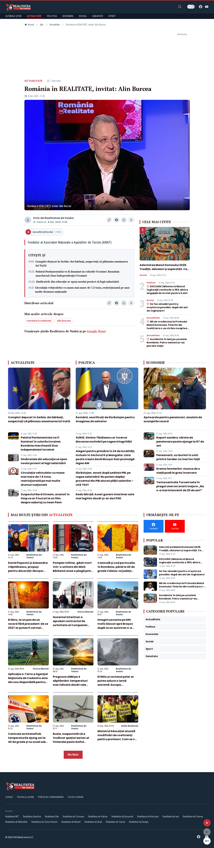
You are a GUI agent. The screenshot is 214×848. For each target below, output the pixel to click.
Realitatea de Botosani (148, 816)
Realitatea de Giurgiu (138, 822)
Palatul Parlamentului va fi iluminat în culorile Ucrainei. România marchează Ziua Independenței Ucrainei (77, 273)
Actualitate (54, 24)
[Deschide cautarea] (180, 6)
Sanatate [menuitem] (97, 16)
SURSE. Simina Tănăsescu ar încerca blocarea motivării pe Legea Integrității (104, 440)
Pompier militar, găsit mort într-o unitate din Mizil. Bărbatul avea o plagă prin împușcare (72, 569)
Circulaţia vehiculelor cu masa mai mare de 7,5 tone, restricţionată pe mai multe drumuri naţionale (82, 289)
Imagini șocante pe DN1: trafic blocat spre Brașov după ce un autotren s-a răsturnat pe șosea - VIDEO (116, 626)
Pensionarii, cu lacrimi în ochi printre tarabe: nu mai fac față (178, 457)
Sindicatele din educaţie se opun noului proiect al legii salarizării (77, 281)
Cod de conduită (75, 797)
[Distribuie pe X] (131, 220)
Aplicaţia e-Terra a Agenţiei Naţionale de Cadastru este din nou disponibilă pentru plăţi (28, 680)
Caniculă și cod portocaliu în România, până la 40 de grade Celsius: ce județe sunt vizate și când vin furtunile (116, 571)
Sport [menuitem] (112, 16)
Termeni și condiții (25, 797)
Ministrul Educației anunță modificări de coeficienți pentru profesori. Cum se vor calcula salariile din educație (117, 739)
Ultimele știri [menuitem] (13, 16)
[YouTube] (207, 7)
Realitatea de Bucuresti (122, 816)
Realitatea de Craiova (193, 816)
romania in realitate (39, 320)
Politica (151, 282)
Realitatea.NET (12, 816)
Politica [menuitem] (52, 16)
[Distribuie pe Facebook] (117, 220)
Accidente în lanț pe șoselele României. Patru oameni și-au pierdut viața (167, 342)
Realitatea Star (52, 816)
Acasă (31, 24)
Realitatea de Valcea (98, 816)
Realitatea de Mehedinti (16, 822)
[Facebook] (201, 7)
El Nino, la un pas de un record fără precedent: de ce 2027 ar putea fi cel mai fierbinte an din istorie (28, 626)
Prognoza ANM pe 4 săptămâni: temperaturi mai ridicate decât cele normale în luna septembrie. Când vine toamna (73, 685)
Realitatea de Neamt (71, 822)
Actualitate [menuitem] (34, 16)
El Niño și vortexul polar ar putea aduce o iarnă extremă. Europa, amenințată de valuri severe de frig (117, 685)
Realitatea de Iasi (171, 816)
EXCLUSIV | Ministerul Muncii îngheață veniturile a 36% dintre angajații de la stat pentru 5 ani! (167, 290)
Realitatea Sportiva (32, 816)
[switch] (191, 7)
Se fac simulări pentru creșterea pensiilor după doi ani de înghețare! (167, 307)
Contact (9, 797)
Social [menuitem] (83, 16)
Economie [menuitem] (68, 16)
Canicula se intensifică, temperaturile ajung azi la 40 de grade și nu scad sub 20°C (27, 740)
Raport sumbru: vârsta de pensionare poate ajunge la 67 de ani (180, 442)
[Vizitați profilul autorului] (27, 220)
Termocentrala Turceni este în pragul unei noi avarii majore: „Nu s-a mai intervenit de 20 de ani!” (180, 486)
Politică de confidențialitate (51, 797)
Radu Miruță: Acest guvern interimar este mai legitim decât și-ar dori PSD (105, 496)
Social (143, 275)
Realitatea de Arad (93, 822)
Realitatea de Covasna (73, 816)
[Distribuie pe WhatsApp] (124, 220)
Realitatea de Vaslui (59, 218)
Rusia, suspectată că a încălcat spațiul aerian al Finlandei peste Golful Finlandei (71, 740)
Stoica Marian (85, 611)
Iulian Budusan (129, 725)
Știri (41, 24)
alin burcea (64, 320)
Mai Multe (73, 754)
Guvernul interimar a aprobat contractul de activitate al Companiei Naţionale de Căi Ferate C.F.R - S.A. (70, 625)
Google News (96, 331)
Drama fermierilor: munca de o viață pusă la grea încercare (178, 471)
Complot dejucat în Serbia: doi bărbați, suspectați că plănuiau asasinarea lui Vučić (82, 263)
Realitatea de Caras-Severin (44, 822)
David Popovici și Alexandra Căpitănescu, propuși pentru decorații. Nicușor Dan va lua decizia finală (28, 569)
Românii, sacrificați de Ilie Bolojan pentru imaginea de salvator (105, 419)
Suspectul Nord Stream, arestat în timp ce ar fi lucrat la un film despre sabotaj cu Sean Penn (45, 498)
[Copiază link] (109, 220)
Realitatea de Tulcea (115, 822)
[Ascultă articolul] (207, 823)
